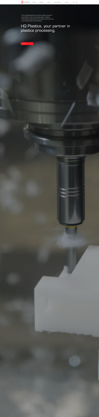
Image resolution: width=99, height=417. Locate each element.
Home (23, 43)
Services (33, 2)
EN (76, 2)
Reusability (41, 2)
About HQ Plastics (57, 2)
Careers (48, 2)
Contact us (67, 2)
